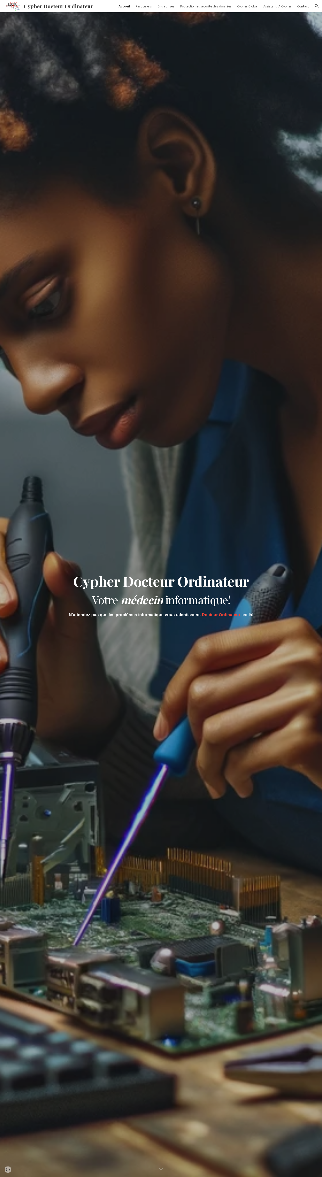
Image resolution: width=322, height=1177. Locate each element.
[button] (316, 6)
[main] (161, 589)
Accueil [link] (124, 6)
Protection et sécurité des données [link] (206, 6)
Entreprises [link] (165, 6)
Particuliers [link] (144, 6)
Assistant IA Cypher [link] (277, 6)
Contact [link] (303, 6)
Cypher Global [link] (247, 6)
